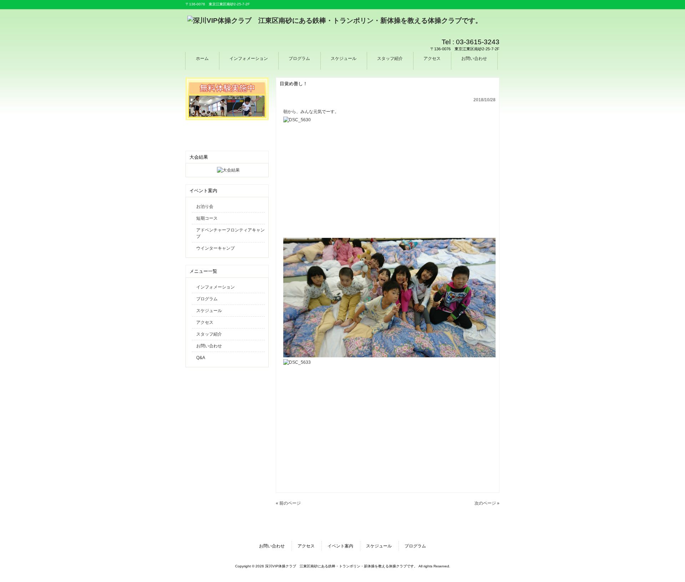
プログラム (207, 298)
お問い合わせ (209, 345)
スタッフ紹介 (209, 334)
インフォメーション (215, 287)
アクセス (204, 322)
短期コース (207, 218)
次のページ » (487, 503)
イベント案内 (340, 545)
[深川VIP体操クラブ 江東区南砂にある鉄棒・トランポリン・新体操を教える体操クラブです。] (334, 20)
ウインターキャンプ (215, 248)
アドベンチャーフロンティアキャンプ (230, 233)
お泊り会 (204, 206)
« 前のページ (288, 503)
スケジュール (209, 310)
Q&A (200, 357)
